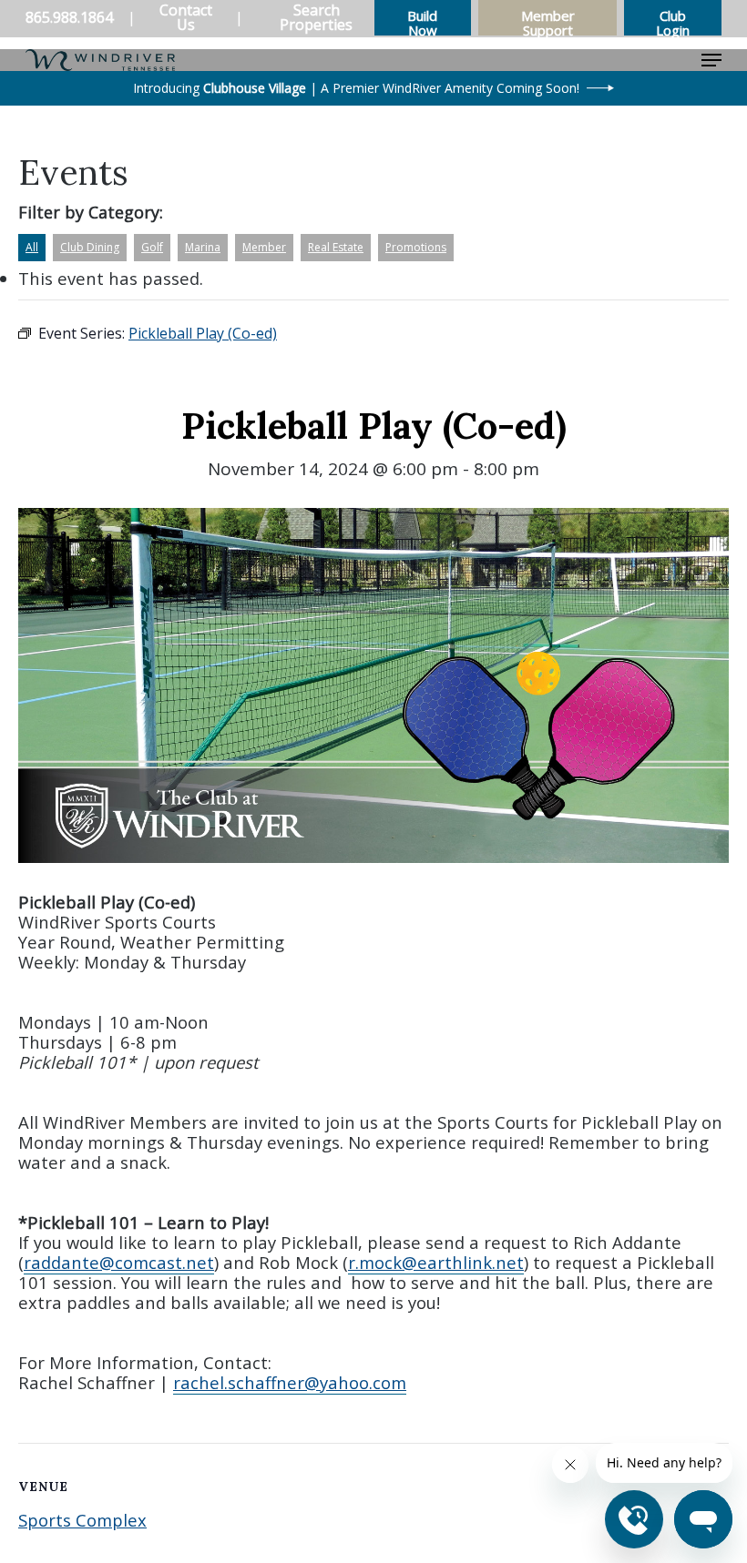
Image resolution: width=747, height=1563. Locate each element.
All (32, 247)
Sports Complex (82, 1519)
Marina (202, 247)
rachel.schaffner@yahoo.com (289, 1382)
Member (264, 247)
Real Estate (335, 247)
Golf (152, 247)
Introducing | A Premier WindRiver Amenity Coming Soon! (356, 87)
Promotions (415, 247)
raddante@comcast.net (119, 1262)
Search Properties (316, 17)
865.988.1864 (69, 17)
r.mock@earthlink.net (436, 1262)
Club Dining (89, 247)
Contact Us (185, 17)
